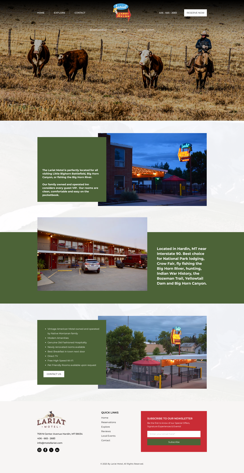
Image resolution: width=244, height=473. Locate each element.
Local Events (108, 436)
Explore (105, 426)
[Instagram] (39, 450)
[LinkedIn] (57, 450)
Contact (105, 440)
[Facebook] (45, 450)
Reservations (108, 422)
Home (104, 417)
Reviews (106, 431)
